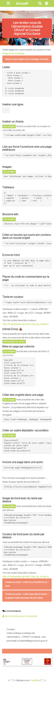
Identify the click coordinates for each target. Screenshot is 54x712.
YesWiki (34, 680)
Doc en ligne (9, 126)
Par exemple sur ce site (14, 341)
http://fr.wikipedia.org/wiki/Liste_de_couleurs (25, 324)
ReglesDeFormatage (13, 53)
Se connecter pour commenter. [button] (21, 616)
